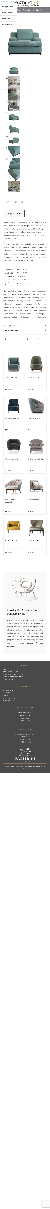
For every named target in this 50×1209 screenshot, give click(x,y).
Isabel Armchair (33, 377)
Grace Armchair (33, 540)
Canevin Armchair (11, 540)
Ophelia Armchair (34, 418)
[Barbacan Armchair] (14, 405)
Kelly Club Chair (11, 377)
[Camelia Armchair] (14, 445)
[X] (16, 339)
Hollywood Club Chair (36, 459)
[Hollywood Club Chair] (36, 445)
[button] (25, 325)
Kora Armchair (33, 500)
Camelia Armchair (11, 459)
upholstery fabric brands (33, 247)
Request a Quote (14, 214)
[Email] (38, 339)
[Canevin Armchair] (14, 527)
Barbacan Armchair (12, 418)
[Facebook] (5, 339)
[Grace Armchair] (36, 527)
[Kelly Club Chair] (14, 364)
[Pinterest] (27, 339)
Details (9, 389)
